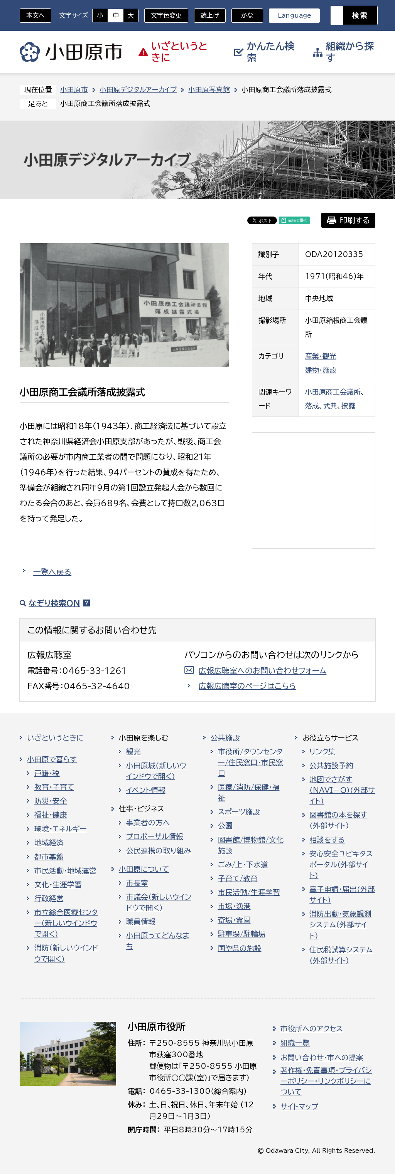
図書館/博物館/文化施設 (251, 845)
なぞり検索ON (54, 603)
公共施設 (225, 737)
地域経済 (49, 842)
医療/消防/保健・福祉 (249, 792)
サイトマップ (299, 1106)
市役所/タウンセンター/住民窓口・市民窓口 (250, 762)
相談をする (327, 839)
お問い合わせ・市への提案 (321, 1057)
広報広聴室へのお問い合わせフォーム (262, 670)
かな (242, 15)
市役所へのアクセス (311, 1028)
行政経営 (49, 898)
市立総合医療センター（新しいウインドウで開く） (66, 923)
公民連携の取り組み (158, 850)
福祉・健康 (50, 814)
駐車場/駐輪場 (241, 933)
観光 (133, 751)
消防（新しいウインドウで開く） (66, 953)
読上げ (210, 15)
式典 (330, 405)
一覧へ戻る (52, 572)
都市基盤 (49, 856)
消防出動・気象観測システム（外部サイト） (340, 924)
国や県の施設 (240, 948)
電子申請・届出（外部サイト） (342, 895)
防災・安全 (50, 801)
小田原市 (71, 52)
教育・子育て (54, 787)
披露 (348, 405)
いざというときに (55, 737)
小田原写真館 (209, 89)
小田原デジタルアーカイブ (138, 89)
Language (294, 15)
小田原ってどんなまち (157, 941)
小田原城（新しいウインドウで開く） (156, 771)
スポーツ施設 (239, 811)
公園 (225, 825)
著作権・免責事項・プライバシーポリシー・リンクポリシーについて (326, 1081)
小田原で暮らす (52, 759)
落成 (312, 405)
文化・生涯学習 (58, 884)
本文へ (35, 15)
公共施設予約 (331, 765)
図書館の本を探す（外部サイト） (338, 820)
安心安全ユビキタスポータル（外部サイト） (341, 864)
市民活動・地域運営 (65, 870)
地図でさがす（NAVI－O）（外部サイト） (342, 790)
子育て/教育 (238, 878)
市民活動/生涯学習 (249, 892)
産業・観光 (320, 356)
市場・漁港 (234, 906)
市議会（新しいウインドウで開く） (158, 902)
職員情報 (140, 921)
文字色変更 (166, 15)
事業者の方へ (148, 822)
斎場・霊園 (234, 920)
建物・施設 (320, 369)
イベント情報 (145, 790)
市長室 (137, 883)
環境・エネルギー (60, 828)
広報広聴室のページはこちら (247, 686)
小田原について (144, 869)
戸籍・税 (47, 773)
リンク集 (322, 751)
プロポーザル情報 (154, 836)
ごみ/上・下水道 (243, 864)
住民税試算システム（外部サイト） (341, 955)
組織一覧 (295, 1043)
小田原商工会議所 (333, 391)
